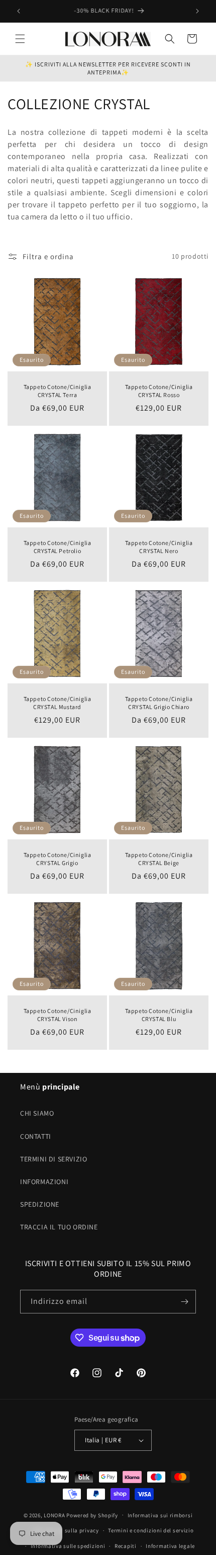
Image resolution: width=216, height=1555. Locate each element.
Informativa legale (170, 1545)
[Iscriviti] (184, 1301)
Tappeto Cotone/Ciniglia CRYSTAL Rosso (159, 391)
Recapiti (126, 1545)
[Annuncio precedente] (19, 11)
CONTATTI (35, 1136)
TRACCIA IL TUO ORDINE (59, 1226)
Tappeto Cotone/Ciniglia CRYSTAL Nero (159, 547)
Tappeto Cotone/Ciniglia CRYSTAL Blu (159, 1015)
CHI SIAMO (37, 1113)
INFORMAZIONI (44, 1181)
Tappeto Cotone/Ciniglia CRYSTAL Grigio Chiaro (159, 703)
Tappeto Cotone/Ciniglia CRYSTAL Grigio (57, 859)
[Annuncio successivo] (197, 11)
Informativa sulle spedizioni (68, 1545)
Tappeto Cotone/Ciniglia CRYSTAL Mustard (57, 703)
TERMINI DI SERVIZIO (53, 1158)
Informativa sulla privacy (65, 1530)
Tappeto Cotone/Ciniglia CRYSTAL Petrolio (57, 547)
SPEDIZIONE (39, 1204)
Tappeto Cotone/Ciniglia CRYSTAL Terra (57, 391)
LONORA (54, 1514)
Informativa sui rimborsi (160, 1515)
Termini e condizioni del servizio (150, 1530)
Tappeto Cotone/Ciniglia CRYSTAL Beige (159, 859)
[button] (20, 39)
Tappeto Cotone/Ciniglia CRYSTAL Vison (57, 1015)
